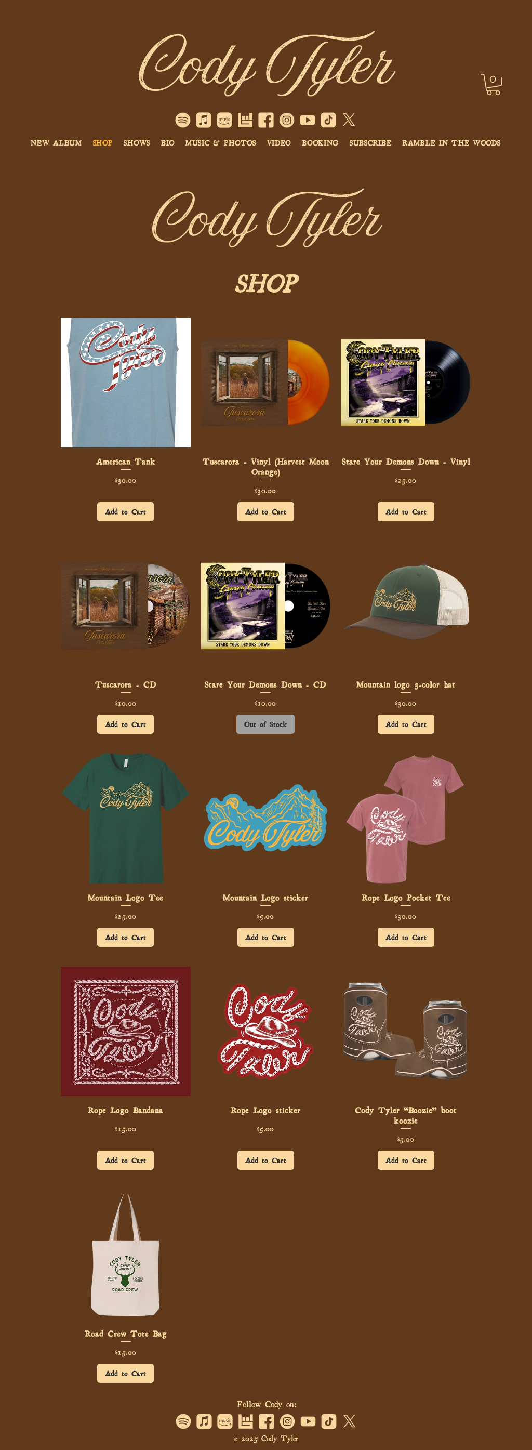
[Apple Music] (203, 120)
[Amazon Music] (224, 120)
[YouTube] (307, 120)
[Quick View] (126, 382)
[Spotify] (183, 120)
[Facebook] (266, 120)
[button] (493, 84)
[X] (349, 120)
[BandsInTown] (245, 120)
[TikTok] (328, 120)
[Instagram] (287, 120)
